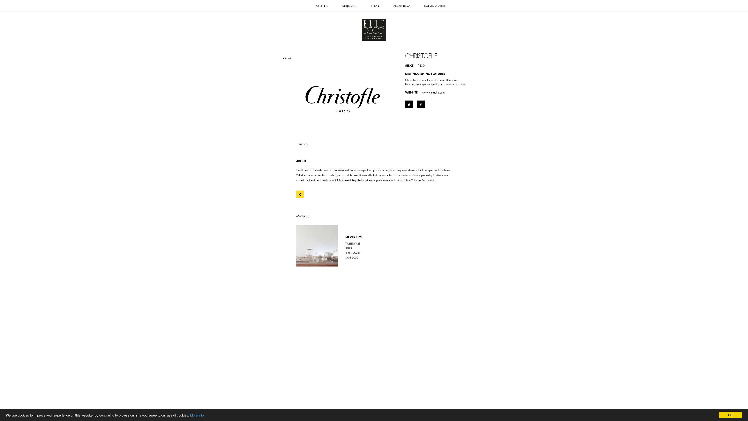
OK (730, 414)
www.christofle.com (433, 92)
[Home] (374, 30)
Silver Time (335, 246)
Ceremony (349, 5)
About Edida (401, 5)
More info (197, 415)
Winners (321, 5)
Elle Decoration (435, 5)
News (375, 5)
